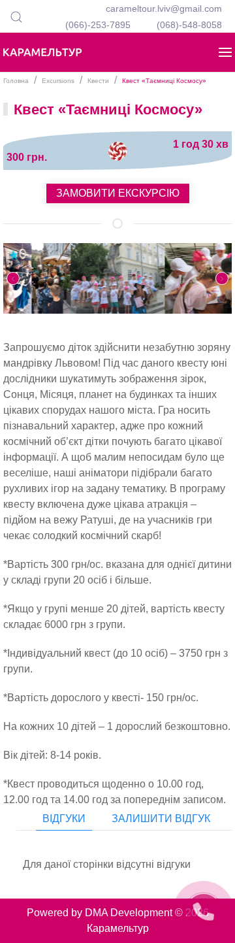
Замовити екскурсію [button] (118, 193)
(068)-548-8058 (189, 25)
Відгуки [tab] (64, 818)
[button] (16, 16)
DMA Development (128, 912)
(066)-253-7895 (98, 25)
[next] (221, 278)
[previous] (13, 278)
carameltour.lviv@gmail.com (164, 8)
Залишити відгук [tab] (161, 818)
